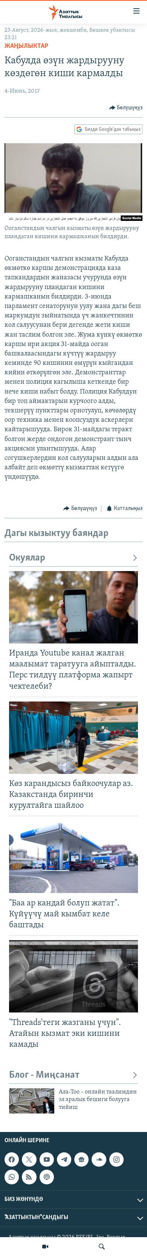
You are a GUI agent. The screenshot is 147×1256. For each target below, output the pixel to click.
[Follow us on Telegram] (64, 1159)
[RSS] (29, 1177)
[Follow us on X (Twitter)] (29, 1159)
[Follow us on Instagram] (116, 1159)
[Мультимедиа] (45, 1246)
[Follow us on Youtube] (47, 1159)
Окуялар (27, 558)
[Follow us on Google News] (81, 1159)
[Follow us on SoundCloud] (99, 1159)
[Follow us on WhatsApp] (12, 1177)
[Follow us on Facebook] (12, 1159)
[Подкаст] (47, 1177)
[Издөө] (101, 1246)
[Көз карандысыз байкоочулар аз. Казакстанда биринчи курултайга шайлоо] (73, 738)
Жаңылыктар (26, 46)
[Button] (126, 108)
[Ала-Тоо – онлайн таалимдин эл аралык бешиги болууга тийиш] (31, 1101)
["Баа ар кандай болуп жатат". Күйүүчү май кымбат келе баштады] (73, 857)
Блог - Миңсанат (44, 1075)
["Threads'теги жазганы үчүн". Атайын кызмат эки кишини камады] (73, 976)
